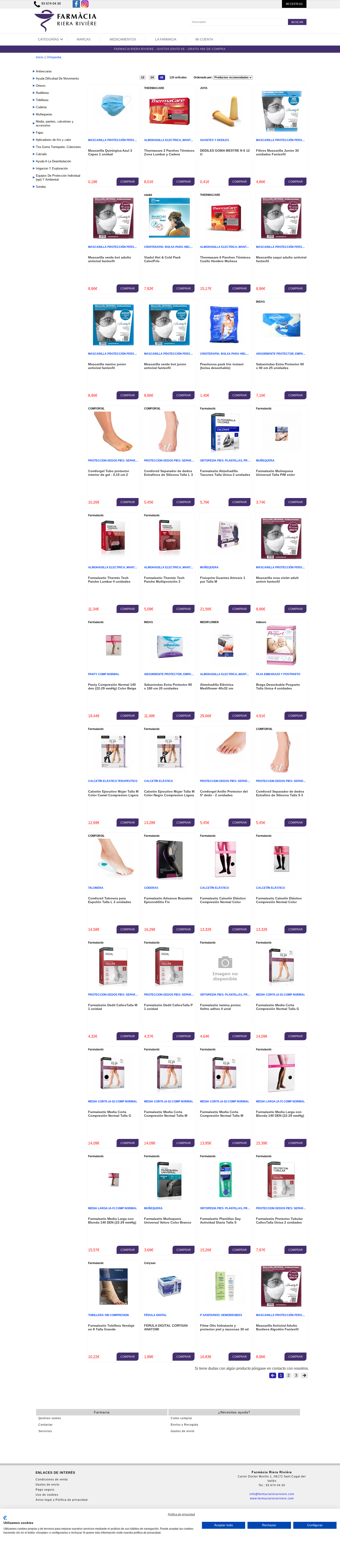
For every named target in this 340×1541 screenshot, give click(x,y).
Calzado (41, 154)
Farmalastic (208, 408)
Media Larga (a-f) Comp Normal (280, 1101)
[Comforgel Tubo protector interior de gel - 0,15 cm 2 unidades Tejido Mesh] (113, 451)
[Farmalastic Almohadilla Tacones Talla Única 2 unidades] (225, 451)
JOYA (203, 88)
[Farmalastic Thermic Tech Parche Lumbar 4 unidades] (113, 558)
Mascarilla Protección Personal (115, 140)
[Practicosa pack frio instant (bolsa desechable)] (225, 344)
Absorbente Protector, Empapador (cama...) (291, 353)
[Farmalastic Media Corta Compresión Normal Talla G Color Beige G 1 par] (281, 985)
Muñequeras (44, 114)
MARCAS (83, 39)
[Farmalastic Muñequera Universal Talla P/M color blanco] (281, 451)
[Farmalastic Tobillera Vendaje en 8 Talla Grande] (113, 1305)
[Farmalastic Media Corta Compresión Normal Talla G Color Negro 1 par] (113, 1092)
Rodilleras (42, 93)
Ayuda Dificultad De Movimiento (57, 78)
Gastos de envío (183, 1431)
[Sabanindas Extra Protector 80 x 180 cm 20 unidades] (169, 665)
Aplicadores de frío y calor (53, 139)
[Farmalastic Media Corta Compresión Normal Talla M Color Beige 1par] (169, 1092)
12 (142, 77)
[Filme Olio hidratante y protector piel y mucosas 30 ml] (225, 1305)
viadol (148, 195)
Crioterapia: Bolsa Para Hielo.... (169, 247)
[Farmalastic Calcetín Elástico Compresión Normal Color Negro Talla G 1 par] (225, 878)
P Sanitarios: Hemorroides (221, 1315)
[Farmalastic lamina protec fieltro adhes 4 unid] (225, 990)
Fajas (39, 132)
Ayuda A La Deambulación (53, 161)
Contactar (45, 1424)
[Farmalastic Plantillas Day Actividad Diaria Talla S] (225, 1199)
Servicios (45, 1431)
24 (152, 77)
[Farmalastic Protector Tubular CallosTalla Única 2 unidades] (281, 1199)
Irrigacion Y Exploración (52, 168)
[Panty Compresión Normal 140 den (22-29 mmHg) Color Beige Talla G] (113, 665)
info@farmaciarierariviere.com (272, 1494)
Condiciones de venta (52, 1479)
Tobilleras (42, 100)
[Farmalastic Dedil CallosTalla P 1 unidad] (169, 985)
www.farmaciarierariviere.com (272, 1498)
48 (161, 77)
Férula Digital (155, 1315)
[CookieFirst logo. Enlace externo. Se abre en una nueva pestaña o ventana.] (5, 1518)
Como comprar (181, 1418)
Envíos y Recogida (184, 1424)
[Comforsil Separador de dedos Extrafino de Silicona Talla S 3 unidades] (281, 771)
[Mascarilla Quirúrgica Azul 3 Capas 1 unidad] (113, 117)
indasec (261, 622)
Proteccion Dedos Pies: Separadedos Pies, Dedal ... (128, 460)
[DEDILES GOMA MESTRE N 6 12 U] (225, 130)
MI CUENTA (204, 39)
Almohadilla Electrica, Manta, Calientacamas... (182, 140)
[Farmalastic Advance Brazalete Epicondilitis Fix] (169, 878)
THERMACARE (154, 88)
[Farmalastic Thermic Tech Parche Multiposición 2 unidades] (169, 558)
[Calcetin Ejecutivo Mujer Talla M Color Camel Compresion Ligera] (113, 771)
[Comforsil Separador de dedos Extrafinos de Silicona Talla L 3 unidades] (169, 451)
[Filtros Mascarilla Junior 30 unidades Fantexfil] (281, 130)
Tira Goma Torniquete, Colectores (58, 147)
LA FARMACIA (165, 39)
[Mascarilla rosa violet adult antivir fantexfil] (281, 558)
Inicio (39, 57)
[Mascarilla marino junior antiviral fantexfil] (113, 344)
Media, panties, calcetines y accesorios (55, 123)
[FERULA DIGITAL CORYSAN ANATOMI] (169, 1305)
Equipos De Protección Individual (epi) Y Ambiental (58, 177)
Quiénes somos (49, 1418)
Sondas (41, 186)
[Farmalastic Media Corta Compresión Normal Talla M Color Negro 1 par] (225, 1092)
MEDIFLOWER (209, 622)
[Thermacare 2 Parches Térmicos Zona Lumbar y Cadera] (169, 130)
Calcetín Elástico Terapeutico (112, 781)
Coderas (41, 107)
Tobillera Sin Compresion (108, 1315)
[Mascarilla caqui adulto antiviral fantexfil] (281, 237)
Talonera (95, 887)
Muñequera (265, 460)
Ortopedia (54, 57)
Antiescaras (44, 71)
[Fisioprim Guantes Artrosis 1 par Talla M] (225, 552)
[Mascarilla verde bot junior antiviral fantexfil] (169, 344)
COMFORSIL (96, 408)
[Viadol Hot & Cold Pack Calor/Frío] (169, 236)
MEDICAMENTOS (123, 39)
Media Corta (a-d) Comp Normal (280, 994)
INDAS (260, 301)
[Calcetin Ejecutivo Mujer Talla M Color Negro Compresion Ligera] (169, 771)
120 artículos (178, 77)
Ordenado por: (203, 77)
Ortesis (41, 85)
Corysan (149, 1263)
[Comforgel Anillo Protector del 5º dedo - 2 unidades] (225, 761)
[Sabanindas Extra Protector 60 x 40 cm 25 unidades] (281, 344)
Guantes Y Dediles (214, 140)
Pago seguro (45, 1489)
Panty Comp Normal (103, 674)
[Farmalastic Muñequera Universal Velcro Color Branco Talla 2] (169, 1199)
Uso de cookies (47, 1494)
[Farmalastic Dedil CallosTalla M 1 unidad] (113, 985)
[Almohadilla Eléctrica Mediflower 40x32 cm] (225, 665)
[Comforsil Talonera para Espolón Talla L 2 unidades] (113, 878)
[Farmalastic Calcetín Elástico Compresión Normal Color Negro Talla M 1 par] (281, 878)
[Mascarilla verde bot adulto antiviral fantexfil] (113, 237)
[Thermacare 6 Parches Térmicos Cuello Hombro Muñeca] (225, 237)
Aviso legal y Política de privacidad (62, 1499)
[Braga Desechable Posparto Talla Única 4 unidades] (281, 665)
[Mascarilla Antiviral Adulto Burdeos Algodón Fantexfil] (281, 1305)
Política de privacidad (181, 1514)
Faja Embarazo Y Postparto (278, 674)
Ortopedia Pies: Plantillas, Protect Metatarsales (240, 460)
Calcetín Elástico (158, 781)
